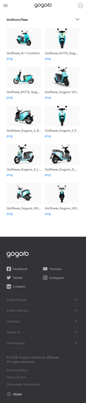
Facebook (20, 269)
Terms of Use (16, 377)
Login (80, 5)
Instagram (56, 278)
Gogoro (43, 5)
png (10, 58)
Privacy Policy (17, 370)
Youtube (55, 269)
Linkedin (19, 286)
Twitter (18, 278)
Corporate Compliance (24, 384)
